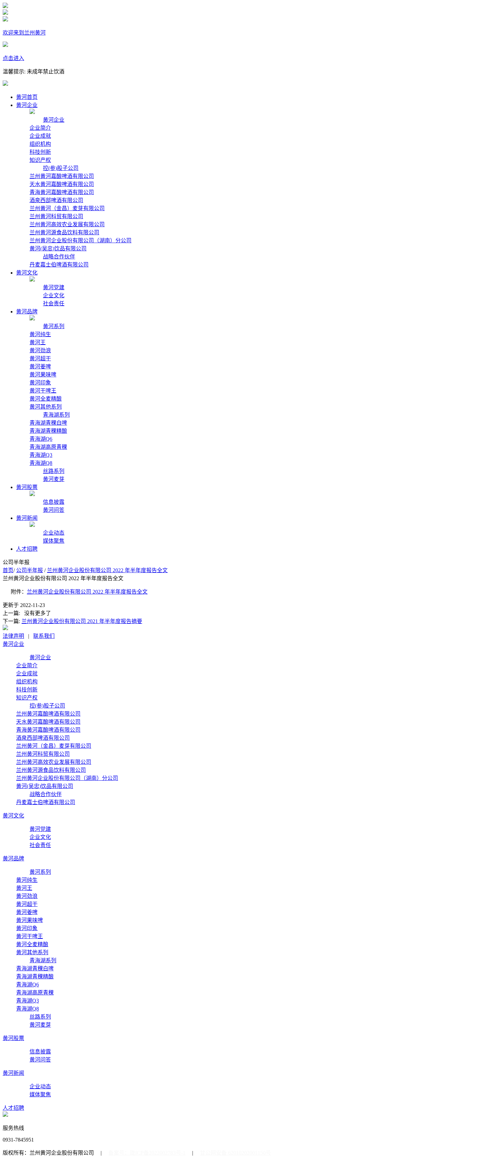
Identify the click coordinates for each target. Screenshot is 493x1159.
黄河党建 (53, 287)
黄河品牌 (27, 311)
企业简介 (40, 128)
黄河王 (38, 342)
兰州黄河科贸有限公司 (56, 216)
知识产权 (40, 160)
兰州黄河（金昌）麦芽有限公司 (67, 208)
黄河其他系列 (46, 407)
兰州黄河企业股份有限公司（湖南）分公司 (80, 240)
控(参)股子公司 (60, 168)
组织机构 (40, 144)
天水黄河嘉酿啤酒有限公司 (62, 184)
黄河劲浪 (40, 350)
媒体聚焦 (53, 541)
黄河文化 (27, 273)
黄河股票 (27, 487)
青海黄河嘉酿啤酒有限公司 (62, 192)
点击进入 (13, 58)
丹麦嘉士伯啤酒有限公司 (59, 264)
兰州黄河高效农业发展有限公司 (67, 224)
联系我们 (44, 636)
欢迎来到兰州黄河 (24, 33)
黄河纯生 (40, 334)
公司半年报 (29, 570)
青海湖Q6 (41, 439)
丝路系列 (53, 471)
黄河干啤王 (43, 390)
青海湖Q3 (41, 455)
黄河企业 (27, 105)
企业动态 (53, 533)
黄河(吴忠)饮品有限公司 (58, 248)
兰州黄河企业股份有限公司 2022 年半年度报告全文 (107, 570)
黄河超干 (40, 358)
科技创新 (40, 152)
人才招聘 (27, 549)
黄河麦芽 (53, 479)
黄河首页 (27, 97)
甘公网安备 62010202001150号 (235, 1153)
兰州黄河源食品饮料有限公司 (64, 232)
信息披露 (53, 502)
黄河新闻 (27, 518)
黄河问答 (53, 510)
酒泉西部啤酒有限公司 (56, 200)
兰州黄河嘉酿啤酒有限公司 (62, 176)
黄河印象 (40, 382)
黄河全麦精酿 (46, 399)
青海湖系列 (56, 415)
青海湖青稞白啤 (48, 423)
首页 (8, 570)
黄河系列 (53, 326)
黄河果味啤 (43, 374)
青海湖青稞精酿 (48, 431)
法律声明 (13, 636)
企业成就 (40, 136)
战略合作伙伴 (59, 256)
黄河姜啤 (40, 366)
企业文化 (53, 295)
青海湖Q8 (41, 463)
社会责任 (53, 303)
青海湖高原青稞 (48, 447)
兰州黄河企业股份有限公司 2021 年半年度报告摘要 (81, 621)
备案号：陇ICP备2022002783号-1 (146, 1153)
